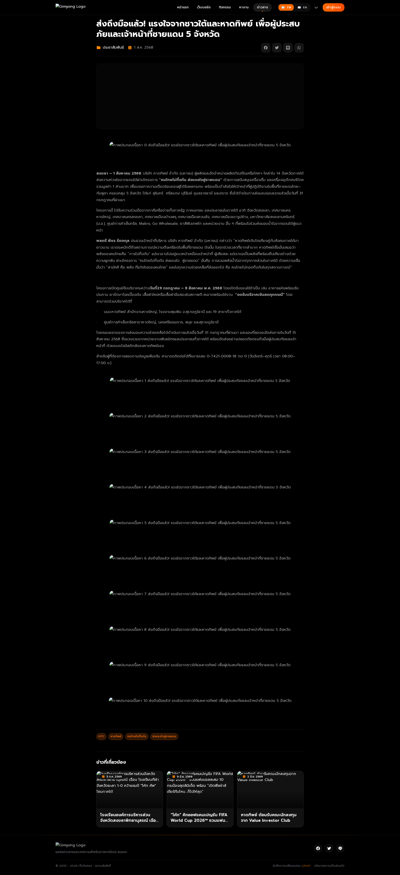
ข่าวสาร (262, 7)
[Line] (340, 848)
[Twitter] (329, 848)
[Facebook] (318, 848)
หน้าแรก (183, 7)
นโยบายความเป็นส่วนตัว (329, 866)
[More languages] (316, 7)
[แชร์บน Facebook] (265, 47)
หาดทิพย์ (115, 736)
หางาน (244, 7)
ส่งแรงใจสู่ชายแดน (164, 736)
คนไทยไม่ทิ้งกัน (136, 736)
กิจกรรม (225, 7)
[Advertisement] (200, 96)
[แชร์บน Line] (288, 47)
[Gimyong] (70, 7)
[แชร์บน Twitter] (276, 47)
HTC (101, 736)
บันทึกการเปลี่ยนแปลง (291, 866)
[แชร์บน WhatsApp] (299, 47)
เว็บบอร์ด (204, 7)
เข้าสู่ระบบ (333, 7)
